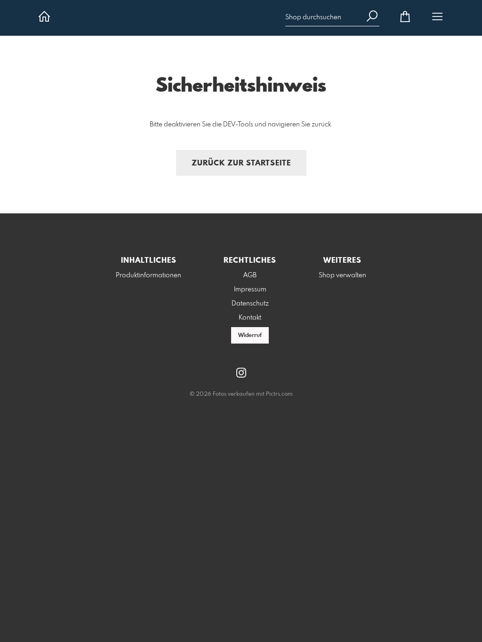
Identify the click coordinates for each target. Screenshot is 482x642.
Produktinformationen (148, 275)
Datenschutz (250, 303)
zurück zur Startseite (241, 163)
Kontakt (250, 317)
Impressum (250, 289)
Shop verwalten (342, 275)
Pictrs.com (279, 394)
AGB (250, 275)
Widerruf (250, 335)
